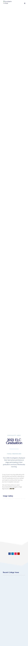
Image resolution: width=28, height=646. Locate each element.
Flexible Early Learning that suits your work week (14, 586)
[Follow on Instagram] (15, 553)
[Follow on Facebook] (9, 553)
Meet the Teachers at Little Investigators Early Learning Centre (14, 620)
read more (14, 603)
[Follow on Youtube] (18, 553)
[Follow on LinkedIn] (12, 553)
